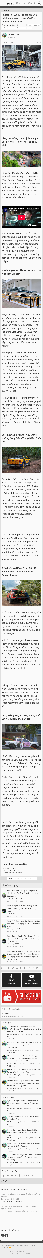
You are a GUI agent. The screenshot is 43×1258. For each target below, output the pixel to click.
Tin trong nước (8, 1097)
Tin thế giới (6, 1023)
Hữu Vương (10, 914)
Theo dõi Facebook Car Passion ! (12, 873)
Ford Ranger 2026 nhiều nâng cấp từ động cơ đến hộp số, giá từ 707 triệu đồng (22, 908)
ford (29, 25)
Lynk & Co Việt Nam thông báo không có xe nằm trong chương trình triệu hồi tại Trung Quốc (23, 1103)
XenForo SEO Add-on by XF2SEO (21, 1254)
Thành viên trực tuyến (11, 1009)
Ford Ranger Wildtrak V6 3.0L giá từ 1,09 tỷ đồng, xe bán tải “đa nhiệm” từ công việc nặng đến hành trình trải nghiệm (24, 954)
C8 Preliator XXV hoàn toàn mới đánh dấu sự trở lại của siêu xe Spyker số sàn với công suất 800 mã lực (24, 1045)
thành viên (11, 982)
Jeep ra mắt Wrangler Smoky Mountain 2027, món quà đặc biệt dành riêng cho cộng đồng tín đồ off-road (24, 1029)
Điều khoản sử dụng (8, 1245)
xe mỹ (29, 28)
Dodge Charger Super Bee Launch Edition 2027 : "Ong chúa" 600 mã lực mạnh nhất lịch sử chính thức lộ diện (23, 1083)
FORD (17, 914)
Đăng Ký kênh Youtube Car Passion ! (14, 868)
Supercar (10, 959)
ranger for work (13, 28)
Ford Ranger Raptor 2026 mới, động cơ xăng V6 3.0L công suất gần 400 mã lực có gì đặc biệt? (23, 939)
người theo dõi (31, 982)
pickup (4, 28)
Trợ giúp (32, 1245)
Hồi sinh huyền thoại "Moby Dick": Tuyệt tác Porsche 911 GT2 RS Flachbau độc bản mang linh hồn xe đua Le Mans (23, 1058)
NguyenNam (7, 25)
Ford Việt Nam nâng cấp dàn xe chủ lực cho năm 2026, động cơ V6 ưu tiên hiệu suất (23, 924)
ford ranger (36, 25)
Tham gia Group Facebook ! (11, 870)
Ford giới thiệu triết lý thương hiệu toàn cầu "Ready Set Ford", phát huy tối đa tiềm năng (23, 893)
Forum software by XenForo (17, 1252)
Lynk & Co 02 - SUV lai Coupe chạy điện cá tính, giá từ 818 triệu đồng (23, 1144)
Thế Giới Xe (11, 1039)
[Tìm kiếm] (39, 3)
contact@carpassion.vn (14, 1201)
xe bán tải (23, 28)
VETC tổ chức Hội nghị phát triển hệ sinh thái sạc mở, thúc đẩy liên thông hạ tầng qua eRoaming (24, 1157)
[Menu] (3, 3)
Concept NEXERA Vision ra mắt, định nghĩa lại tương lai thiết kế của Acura (23, 1070)
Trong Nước (18, 898)
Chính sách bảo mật (22, 1245)
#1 (40, 42)
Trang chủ (5, 1248)
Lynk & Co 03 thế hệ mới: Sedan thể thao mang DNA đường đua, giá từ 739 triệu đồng (23, 1132)
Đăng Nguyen (11, 929)
